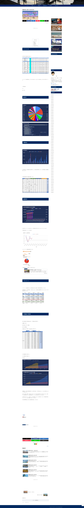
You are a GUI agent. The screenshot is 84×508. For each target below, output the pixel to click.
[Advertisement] (35, 33)
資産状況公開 (24, 424)
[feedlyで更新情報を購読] (34, 444)
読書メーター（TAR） (53, 83)
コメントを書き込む (35, 500)
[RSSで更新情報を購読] (36, 444)
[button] (46, 21)
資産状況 (27, 424)
